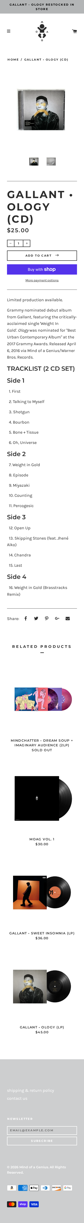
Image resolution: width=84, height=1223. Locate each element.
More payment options (42, 280)
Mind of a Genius (33, 1167)
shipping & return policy (30, 1090)
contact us (17, 1098)
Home (13, 59)
